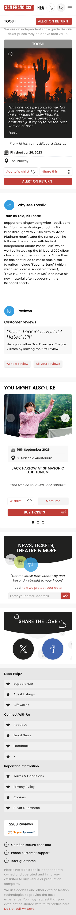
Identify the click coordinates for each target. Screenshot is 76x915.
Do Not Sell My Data (19, 909)
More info (53, 501)
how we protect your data (42, 588)
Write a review (17, 364)
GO (65, 596)
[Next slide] (65, 418)
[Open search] (61, 7)
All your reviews (48, 364)
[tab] (32, 522)
